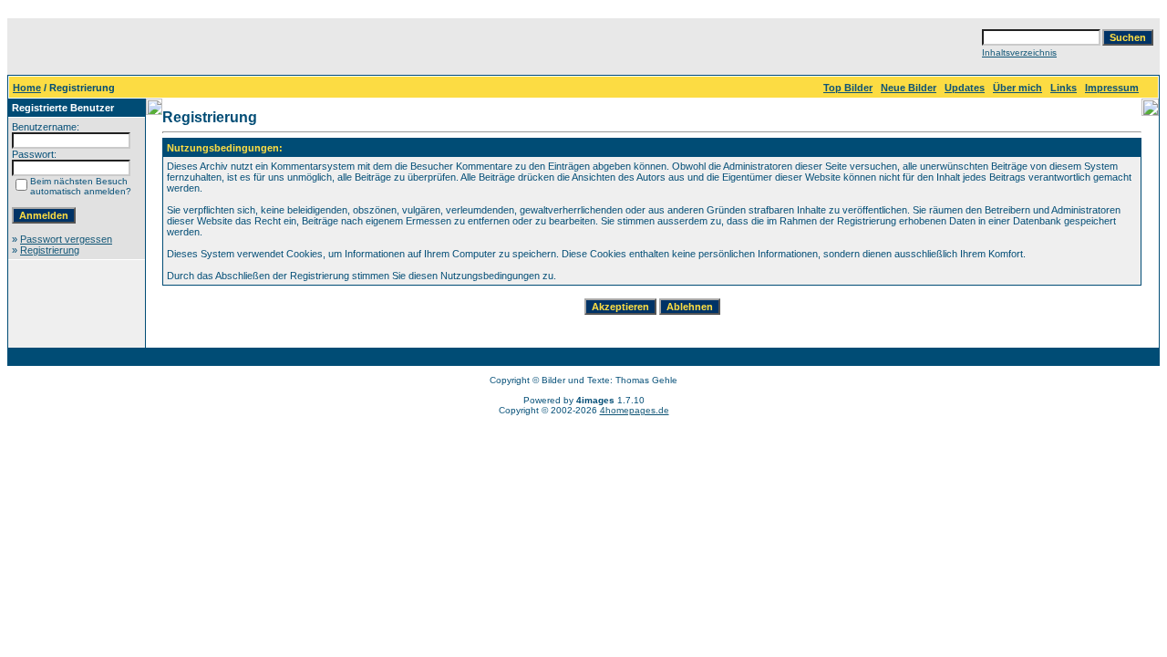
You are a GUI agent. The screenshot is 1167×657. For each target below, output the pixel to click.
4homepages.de (634, 410)
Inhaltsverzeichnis (1019, 52)
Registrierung (49, 250)
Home (27, 87)
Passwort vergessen (66, 239)
